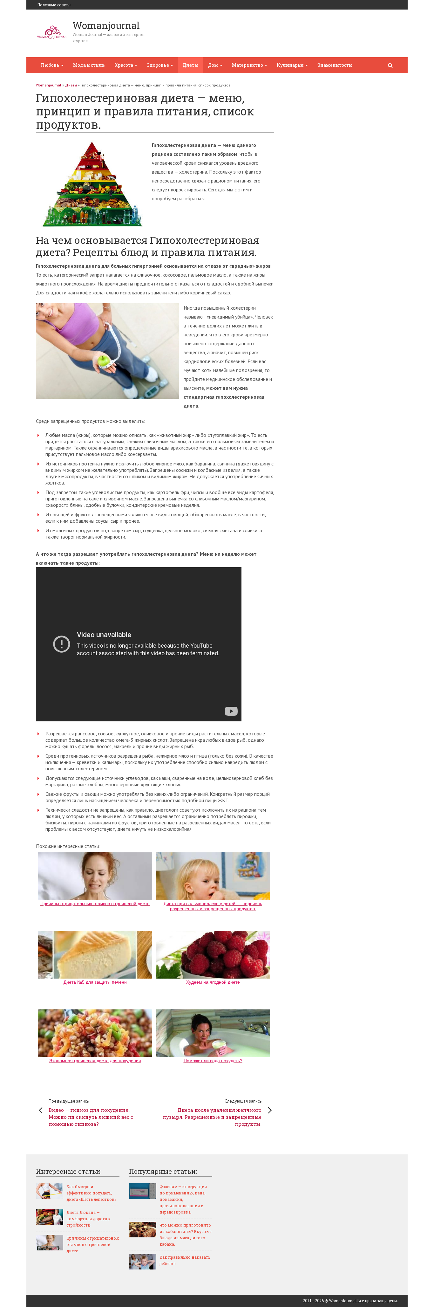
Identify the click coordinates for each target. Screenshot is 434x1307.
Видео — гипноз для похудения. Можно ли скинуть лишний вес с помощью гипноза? (91, 1112)
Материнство (248, 65)
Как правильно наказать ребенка (184, 1260)
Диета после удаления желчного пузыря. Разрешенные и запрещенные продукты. (212, 1112)
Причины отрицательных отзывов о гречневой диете (92, 1244)
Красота (124, 65)
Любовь (50, 65)
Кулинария (291, 65)
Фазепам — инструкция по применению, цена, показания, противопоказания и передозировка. (183, 1199)
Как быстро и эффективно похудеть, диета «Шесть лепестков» (91, 1193)
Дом (213, 65)
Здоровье (158, 65)
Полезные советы (54, 5)
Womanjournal (48, 85)
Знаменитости (334, 65)
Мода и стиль (89, 65)
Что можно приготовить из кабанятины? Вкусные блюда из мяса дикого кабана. (185, 1234)
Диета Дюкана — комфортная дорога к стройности (88, 1219)
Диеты (191, 65)
